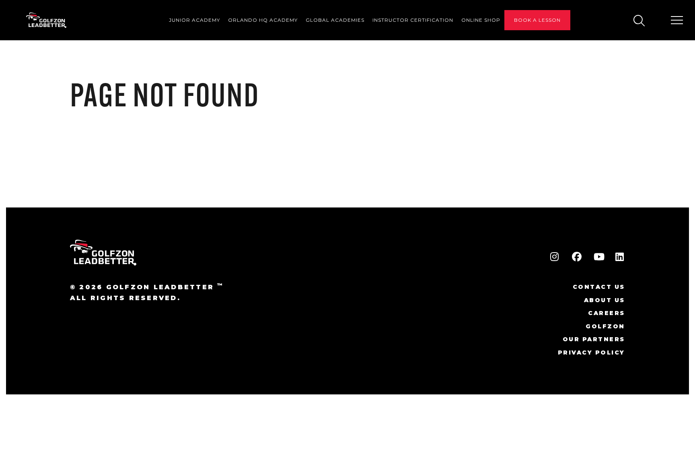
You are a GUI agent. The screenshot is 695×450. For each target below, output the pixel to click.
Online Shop (480, 20)
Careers (606, 313)
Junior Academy (194, 20)
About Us (604, 300)
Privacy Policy (591, 352)
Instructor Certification (412, 20)
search (639, 20)
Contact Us (599, 286)
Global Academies (335, 20)
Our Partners (594, 339)
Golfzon (605, 326)
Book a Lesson (537, 20)
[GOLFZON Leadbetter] (46, 20)
